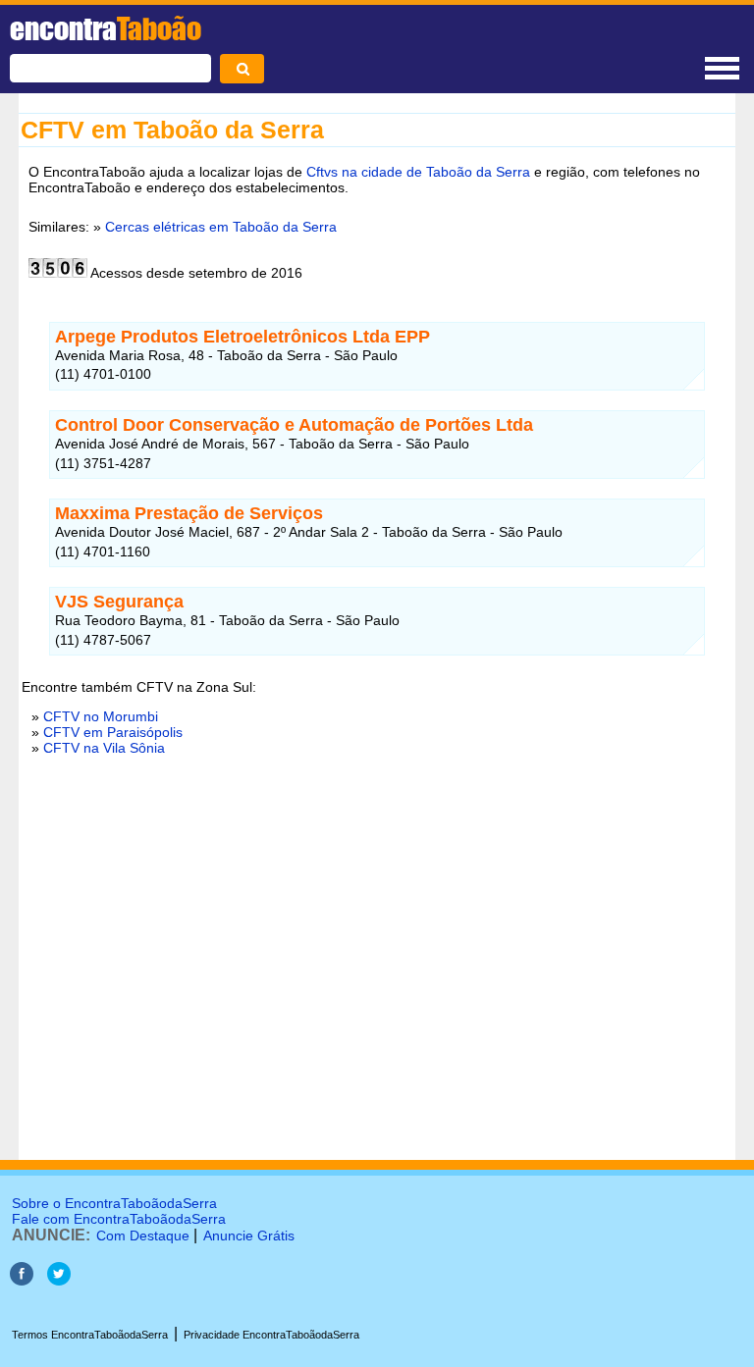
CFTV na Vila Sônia (104, 748)
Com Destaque (142, 1235)
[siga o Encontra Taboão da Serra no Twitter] (59, 1280)
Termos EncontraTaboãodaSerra (90, 1335)
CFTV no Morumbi (100, 716)
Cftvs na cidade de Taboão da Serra (418, 172)
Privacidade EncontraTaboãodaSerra (271, 1335)
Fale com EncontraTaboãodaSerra (119, 1219)
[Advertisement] (377, 1005)
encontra (105, 28)
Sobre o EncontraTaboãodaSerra (114, 1203)
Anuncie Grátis (249, 1235)
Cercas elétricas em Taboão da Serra (221, 227)
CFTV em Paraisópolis (113, 732)
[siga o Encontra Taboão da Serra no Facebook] (21, 1280)
